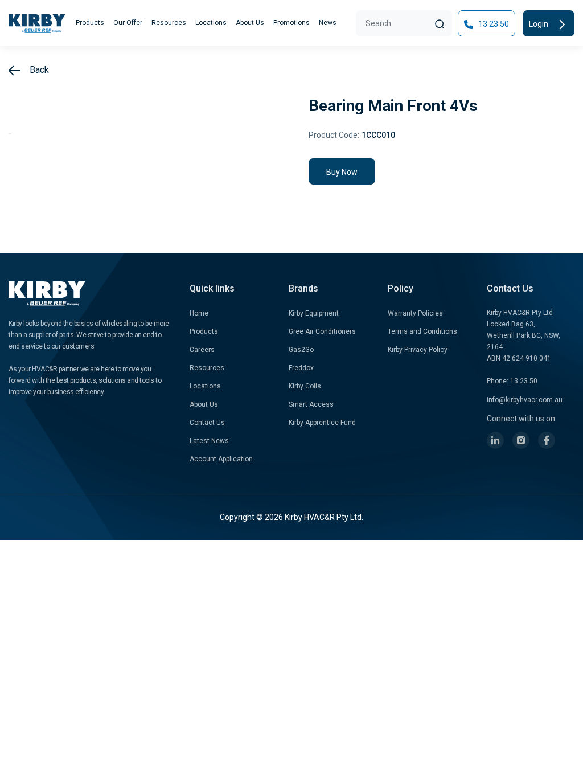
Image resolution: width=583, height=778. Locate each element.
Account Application (221, 459)
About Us (250, 23)
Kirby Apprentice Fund (322, 423)
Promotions (291, 23)
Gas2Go (301, 350)
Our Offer (127, 23)
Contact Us (207, 423)
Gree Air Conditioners (322, 331)
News (327, 23)
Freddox (301, 368)
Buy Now (342, 172)
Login (539, 23)
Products (90, 23)
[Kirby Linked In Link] (495, 440)
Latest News (209, 441)
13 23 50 (493, 23)
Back (38, 69)
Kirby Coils (305, 386)
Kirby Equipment (314, 313)
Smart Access (311, 404)
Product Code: (334, 135)
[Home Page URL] (37, 23)
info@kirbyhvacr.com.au (525, 400)
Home (199, 313)
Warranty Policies (415, 313)
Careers (202, 350)
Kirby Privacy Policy (417, 350)
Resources (168, 23)
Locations (211, 23)
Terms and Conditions (422, 331)
